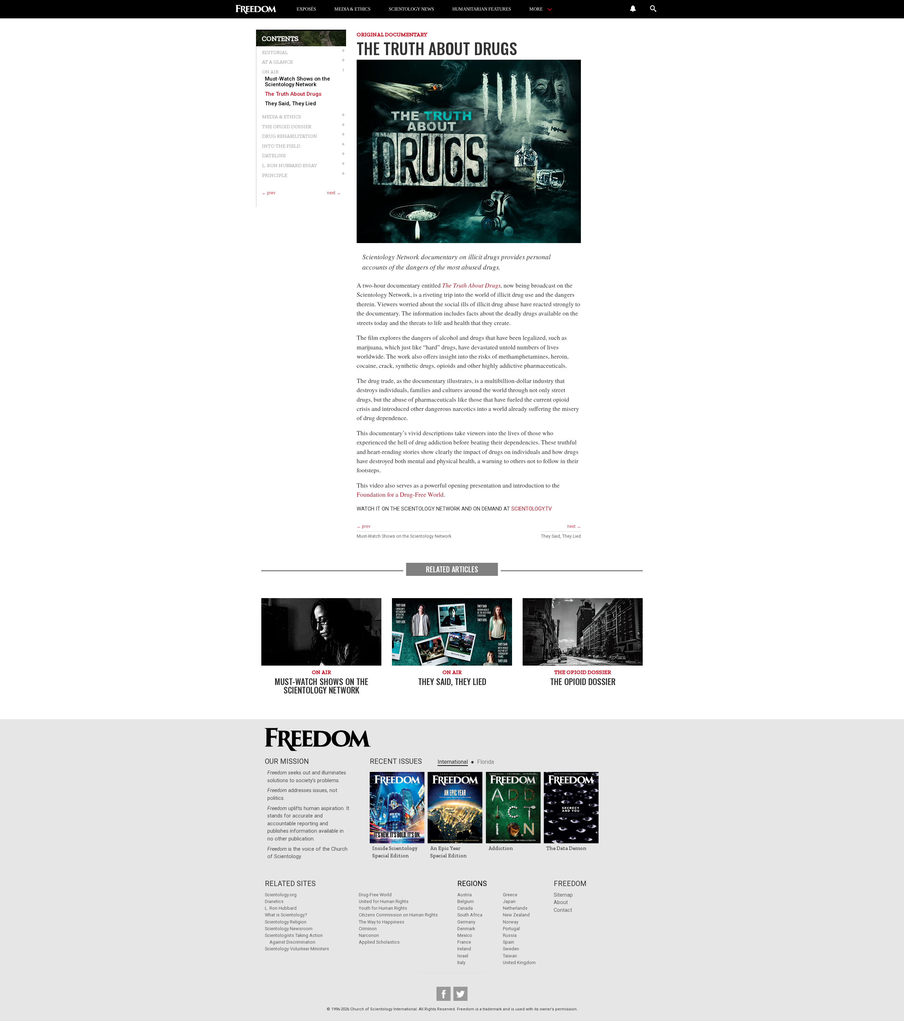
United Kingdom (519, 962)
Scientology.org (281, 894)
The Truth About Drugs (293, 94)
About (561, 902)
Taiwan (510, 955)
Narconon (369, 935)
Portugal (511, 928)
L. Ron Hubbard (281, 908)
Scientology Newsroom (289, 928)
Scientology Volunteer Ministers (297, 948)
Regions (472, 883)
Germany (466, 922)
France (464, 942)
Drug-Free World (375, 894)
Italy (461, 962)
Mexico (464, 935)
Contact (563, 910)
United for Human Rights (384, 901)
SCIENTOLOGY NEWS (411, 9)
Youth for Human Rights (383, 908)
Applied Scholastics (379, 942)
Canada (465, 908)
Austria (464, 894)
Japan (509, 901)
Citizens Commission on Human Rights (398, 914)
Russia (510, 935)
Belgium (465, 901)
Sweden (511, 948)
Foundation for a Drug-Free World (400, 494)
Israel (462, 955)
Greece (510, 894)
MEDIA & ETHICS (352, 9)
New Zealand (516, 914)
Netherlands (515, 908)
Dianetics (274, 901)
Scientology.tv (531, 509)
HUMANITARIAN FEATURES (481, 9)
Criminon (368, 928)
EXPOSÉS (306, 9)
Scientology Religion (286, 922)
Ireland (464, 948)
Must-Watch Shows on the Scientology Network (297, 81)
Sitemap (563, 895)
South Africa (469, 914)
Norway (510, 922)
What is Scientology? (286, 914)
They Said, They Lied (290, 103)
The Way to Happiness (381, 922)
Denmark (466, 928)
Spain (508, 942)
